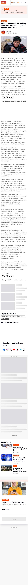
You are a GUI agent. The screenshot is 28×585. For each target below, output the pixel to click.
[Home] (3, 2)
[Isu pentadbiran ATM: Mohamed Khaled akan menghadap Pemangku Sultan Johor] (6, 457)
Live (21, 2)
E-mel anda (5, 509)
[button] (2, 9)
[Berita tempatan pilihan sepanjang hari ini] (6, 447)
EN (14, 2)
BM (12, 2)
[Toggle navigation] (25, 2)
